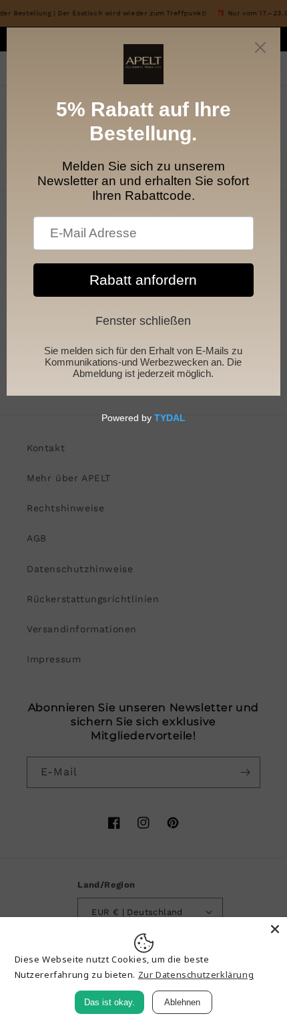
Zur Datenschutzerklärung (196, 975)
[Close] (275, 929)
